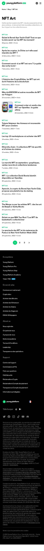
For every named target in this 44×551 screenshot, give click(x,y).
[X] (4, 416)
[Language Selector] (37, 3)
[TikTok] (18, 416)
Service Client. (17, 480)
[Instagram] (13, 416)
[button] (22, 531)
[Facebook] (9, 416)
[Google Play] (20, 409)
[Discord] (27, 416)
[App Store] (16, 409)
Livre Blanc (24, 463)
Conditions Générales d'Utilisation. (26, 472)
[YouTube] (23, 416)
